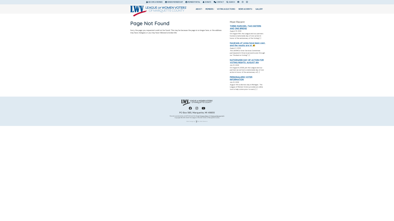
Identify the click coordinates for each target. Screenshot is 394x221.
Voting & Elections (226, 9)
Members (209, 9)
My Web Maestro (203, 121)
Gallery (259, 9)
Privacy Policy (204, 116)
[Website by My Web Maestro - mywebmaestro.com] (196, 121)
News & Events (245, 9)
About (199, 9)
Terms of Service (216, 116)
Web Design (189, 121)
